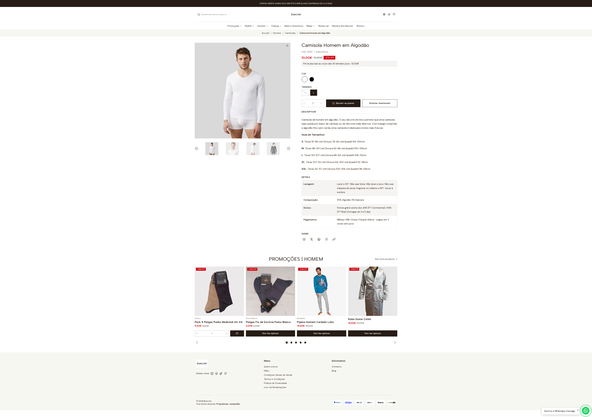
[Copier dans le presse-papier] (334, 239)
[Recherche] (198, 14)
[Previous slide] (197, 148)
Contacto (337, 366)
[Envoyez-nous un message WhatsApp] (586, 411)
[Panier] (394, 14)
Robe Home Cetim (359, 319)
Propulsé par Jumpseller (228, 404)
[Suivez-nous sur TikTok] (220, 373)
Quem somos (271, 366)
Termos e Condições (274, 379)
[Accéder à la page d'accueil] (296, 14)
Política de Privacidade (275, 383)
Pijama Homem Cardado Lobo (315, 322)
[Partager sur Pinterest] (326, 239)
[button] (287, 342)
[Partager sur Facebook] (304, 239)
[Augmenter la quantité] (321, 103)
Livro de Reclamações (275, 387)
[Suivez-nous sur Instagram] (212, 373)
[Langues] (384, 14)
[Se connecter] (389, 14)
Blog (334, 370)
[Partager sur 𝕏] (311, 239)
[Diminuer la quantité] (304, 103)
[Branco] (305, 79)
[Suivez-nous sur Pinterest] (225, 373)
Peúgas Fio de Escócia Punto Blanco (268, 322)
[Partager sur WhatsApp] (319, 239)
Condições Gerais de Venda (278, 375)
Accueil (265, 33)
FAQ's (266, 370)
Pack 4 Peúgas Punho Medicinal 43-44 (219, 322)
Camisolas (290, 33)
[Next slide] (288, 148)
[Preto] (312, 79)
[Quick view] (240, 291)
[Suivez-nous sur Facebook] (216, 373)
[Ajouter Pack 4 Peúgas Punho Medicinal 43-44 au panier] (237, 333)
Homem (277, 33)
